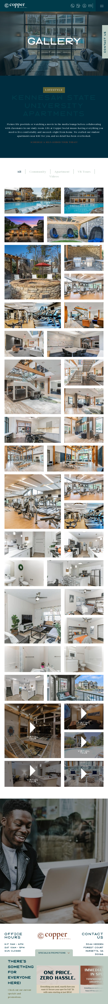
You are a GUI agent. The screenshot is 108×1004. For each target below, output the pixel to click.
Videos (54, 176)
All (19, 171)
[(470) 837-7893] (72, 6)
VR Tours (84, 171)
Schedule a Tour (77, 913)
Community (37, 171)
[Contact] (90, 5)
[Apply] (78, 6)
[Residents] (84, 6)
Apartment (61, 171)
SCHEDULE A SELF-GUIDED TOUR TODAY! (54, 142)
